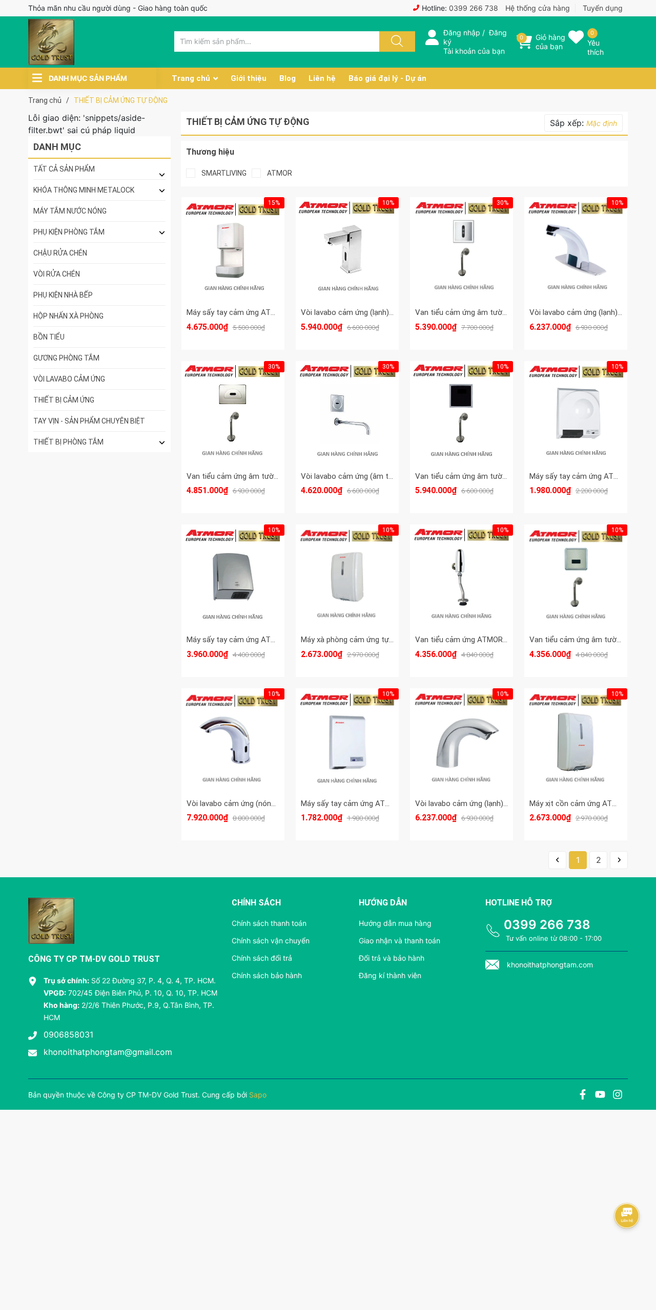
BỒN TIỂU (49, 337)
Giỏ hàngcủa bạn (550, 42)
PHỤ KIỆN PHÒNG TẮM (69, 232)
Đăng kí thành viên (390, 975)
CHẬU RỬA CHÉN (60, 253)
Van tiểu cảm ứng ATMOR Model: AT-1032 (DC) (494, 639)
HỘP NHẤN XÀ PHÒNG (68, 316)
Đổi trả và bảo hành (391, 958)
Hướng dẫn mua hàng (395, 923)
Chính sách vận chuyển (271, 940)
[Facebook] (583, 1095)
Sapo (257, 1094)
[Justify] (396, 41)
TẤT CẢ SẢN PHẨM (64, 169)
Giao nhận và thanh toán (399, 940)
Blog (287, 78)
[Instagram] (617, 1095)
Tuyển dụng (603, 8)
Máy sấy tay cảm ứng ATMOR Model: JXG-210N (267, 639)
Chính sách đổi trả (262, 958)
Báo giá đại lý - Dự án (387, 78)
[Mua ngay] (232, 264)
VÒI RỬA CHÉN (56, 274)
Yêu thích (595, 47)
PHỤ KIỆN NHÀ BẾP (63, 295)
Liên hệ (322, 78)
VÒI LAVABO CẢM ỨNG (69, 379)
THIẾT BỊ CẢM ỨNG (63, 400)
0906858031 (68, 1034)
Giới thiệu (248, 78)
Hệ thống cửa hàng (537, 8)
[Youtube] (600, 1095)
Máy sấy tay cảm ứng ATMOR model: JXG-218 (264, 312)
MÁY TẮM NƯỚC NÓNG (70, 211)
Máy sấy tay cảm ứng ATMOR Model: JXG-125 (378, 803)
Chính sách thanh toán (269, 923)
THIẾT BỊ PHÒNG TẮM (68, 442)
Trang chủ (191, 78)
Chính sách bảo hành (267, 975)
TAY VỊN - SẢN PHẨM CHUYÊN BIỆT (89, 421)
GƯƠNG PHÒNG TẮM (66, 358)
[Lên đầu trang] (639, 1266)
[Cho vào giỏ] (232, 215)
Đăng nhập (461, 32)
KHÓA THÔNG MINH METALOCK (83, 190)
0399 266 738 (473, 8)
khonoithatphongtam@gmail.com (108, 1052)
